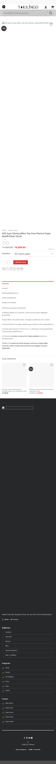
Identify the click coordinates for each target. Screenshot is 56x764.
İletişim (7, 641)
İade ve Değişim (10, 655)
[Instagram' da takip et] (27, 738)
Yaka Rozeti (9, 703)
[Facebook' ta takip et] (24, 738)
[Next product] (3, 243)
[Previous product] (7, 243)
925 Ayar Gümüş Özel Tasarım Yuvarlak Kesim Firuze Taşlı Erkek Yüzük (14, 390)
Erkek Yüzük (12, 230)
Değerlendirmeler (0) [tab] (10, 293)
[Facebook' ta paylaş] (7, 269)
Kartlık (7, 672)
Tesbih (7, 690)
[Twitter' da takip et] (29, 738)
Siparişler (8, 637)
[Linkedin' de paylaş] (21, 269)
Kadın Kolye (9, 712)
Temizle (51, 249)
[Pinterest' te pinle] (18, 269)
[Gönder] (50, 12)
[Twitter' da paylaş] (11, 269)
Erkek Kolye (9, 708)
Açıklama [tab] (5, 283)
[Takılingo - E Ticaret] (28, 7)
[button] (3, 6)
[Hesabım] (45, 7)
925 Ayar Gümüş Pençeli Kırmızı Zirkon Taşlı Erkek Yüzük (41, 390)
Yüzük (4, 230)
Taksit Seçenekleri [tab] (9, 298)
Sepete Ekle (20, 262)
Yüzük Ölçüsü (6, 253)
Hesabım (8, 632)
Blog (6, 646)
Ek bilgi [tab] (5, 288)
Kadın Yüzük (9, 721)
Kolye (7, 681)
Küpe (7, 686)
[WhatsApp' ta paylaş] (3, 269)
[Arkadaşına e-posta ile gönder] (14, 269)
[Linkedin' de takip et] (31, 738)
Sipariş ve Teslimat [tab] (9, 302)
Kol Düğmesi (9, 677)
